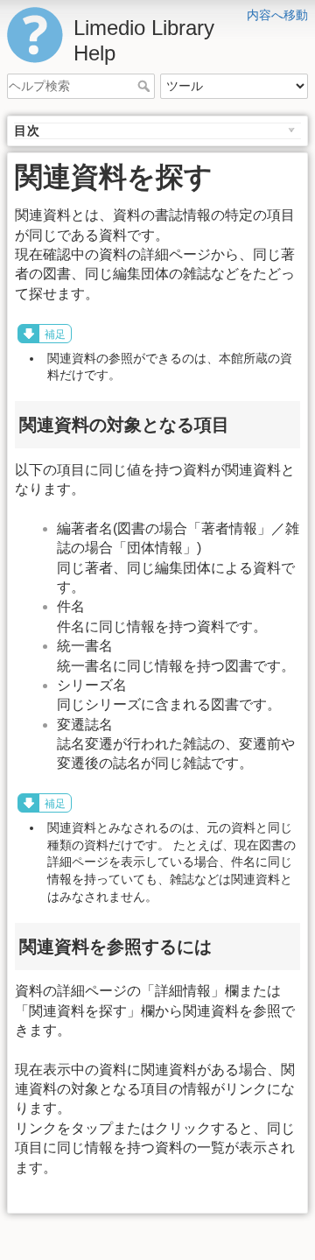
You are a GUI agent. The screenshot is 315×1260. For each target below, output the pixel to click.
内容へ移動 (277, 15)
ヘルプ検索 (145, 86)
